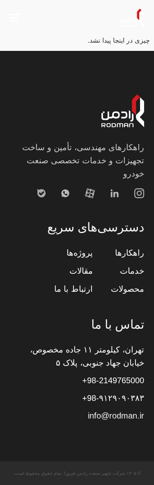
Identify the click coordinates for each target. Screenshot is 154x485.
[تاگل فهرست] (15, 18)
